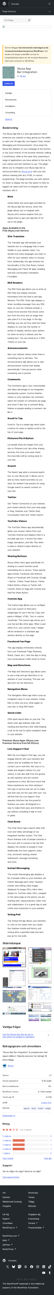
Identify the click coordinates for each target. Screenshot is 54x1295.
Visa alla (47, 1158)
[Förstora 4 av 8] (22, 1008)
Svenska (12, 1260)
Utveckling (10, 112)
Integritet (7, 1206)
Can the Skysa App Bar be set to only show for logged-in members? (19, 1035)
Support (8, 119)
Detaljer (8, 93)
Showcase (33, 1192)
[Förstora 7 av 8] (48, 1005)
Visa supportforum (11, 1177)
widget (47, 1108)
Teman (31, 1197)
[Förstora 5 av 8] (48, 950)
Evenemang (33, 1218)
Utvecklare (8, 1223)
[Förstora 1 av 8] (22, 950)
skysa (34, 1108)
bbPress (8, 1244)
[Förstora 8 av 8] (48, 1017)
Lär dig (6, 1214)
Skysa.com (26, 171)
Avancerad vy (9, 1115)
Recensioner (11, 99)
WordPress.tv (10, 1227)
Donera (33, 1223)
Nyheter (6, 1197)
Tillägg (31, 1201)
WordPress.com (11, 1236)
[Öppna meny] (50, 4)
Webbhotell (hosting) (12, 1201)
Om (4, 1192)
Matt (6, 1240)
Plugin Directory (9, 11)
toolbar (40, 1108)
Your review (8, 1158)
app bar (27, 1108)
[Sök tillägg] (29, 20)
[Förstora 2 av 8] (22, 972)
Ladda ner (8, 83)
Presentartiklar (36, 1227)
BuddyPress (9, 1249)
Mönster (32, 1206)
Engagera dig (34, 1214)
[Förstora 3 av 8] (22, 993)
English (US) (46, 1103)
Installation (10, 106)
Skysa (23, 76)
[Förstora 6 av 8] (48, 989)
